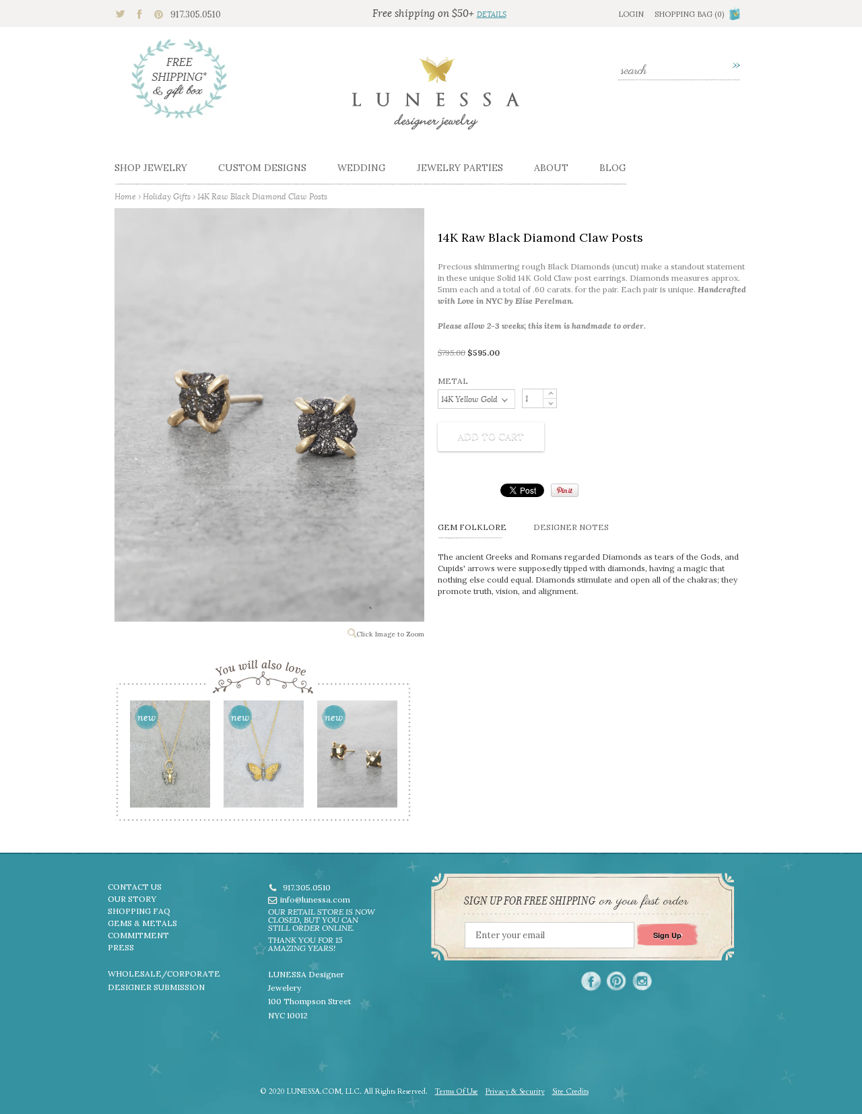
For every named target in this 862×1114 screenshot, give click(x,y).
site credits (570, 1091)
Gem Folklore (472, 527)
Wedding (361, 168)
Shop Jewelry (150, 168)
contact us (135, 887)
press (121, 947)
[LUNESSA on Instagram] (642, 981)
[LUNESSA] (435, 99)
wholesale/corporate (164, 974)
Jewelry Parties (460, 168)
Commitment (138, 935)
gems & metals (142, 923)
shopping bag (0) (689, 14)
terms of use (456, 1091)
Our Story (132, 899)
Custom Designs (262, 168)
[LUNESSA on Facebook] (591, 981)
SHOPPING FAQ (139, 911)
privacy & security (515, 1091)
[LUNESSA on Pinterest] (616, 981)
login (631, 14)
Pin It (564, 490)
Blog (612, 168)
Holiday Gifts (167, 196)
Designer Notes (571, 527)
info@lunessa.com (315, 899)
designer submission (156, 987)
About (551, 168)
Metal (453, 381)
